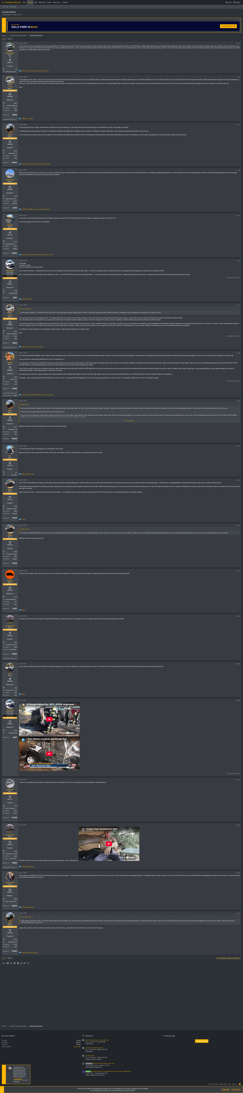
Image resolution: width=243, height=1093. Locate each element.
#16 (239, 700)
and (27, 118)
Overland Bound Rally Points (93, 1067)
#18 (239, 825)
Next (9, 39)
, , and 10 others (36, 164)
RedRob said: (24, 404)
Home (234, 1084)
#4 (239, 170)
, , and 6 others (37, 394)
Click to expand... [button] (130, 420)
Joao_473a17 (77, 1046)
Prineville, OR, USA (11, 644)
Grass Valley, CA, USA (12, 244)
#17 (239, 780)
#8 (239, 353)
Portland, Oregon (12, 508)
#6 (239, 261)
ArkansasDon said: (26, 917)
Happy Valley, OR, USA (12, 198)
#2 (239, 77)
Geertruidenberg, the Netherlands (16, 599)
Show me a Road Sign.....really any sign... (97, 1040)
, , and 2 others (32, 346)
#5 (239, 215)
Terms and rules (213, 1084)
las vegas (14, 475)
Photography (89, 1043)
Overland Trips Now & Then (93, 1059)
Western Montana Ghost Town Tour (100, 1063)
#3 (239, 125)
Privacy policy (223, 1084)
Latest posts (89, 1036)
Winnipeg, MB (13, 293)
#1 (239, 43)
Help (229, 1084)
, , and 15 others (35, 71)
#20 (239, 913)
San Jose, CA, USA (11, 690)
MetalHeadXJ (7, 14)
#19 (239, 873)
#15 (239, 664)
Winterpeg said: (25, 309)
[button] (61, 2)
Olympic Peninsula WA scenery (94, 1048)
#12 (239, 525)
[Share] (237, 43)
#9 (239, 401)
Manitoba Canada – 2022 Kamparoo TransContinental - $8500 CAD (108, 1071)
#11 (239, 480)
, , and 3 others (35, 209)
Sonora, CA (13, 379)
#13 (239, 571)
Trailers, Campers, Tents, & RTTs (94, 1075)
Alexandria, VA (12, 153)
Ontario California (12, 105)
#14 (239, 616)
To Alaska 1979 (89, 1055)
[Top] (237, 1084)
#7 (239, 305)
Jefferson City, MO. (11, 71)
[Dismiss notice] (238, 20)
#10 (239, 446)
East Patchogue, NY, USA (13, 808)
